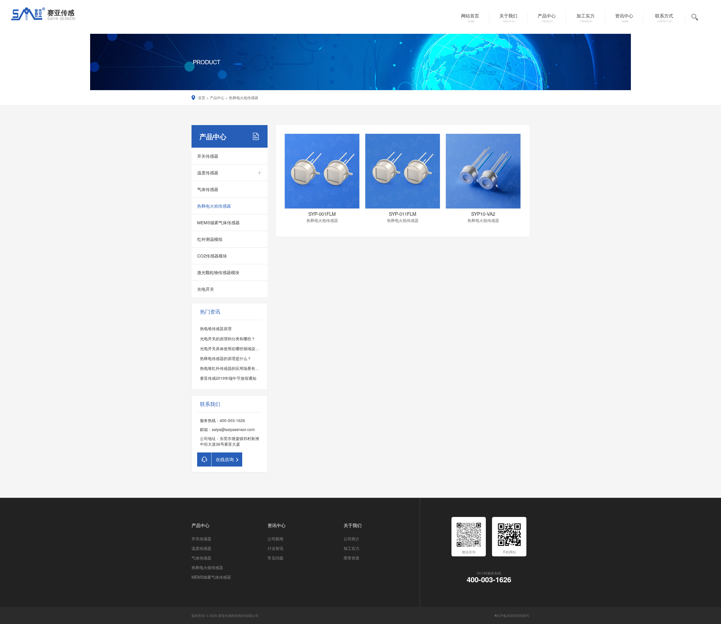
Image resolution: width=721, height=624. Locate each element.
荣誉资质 (351, 558)
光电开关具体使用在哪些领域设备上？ (233, 348)
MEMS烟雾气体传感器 (218, 222)
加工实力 (351, 548)
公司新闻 (275, 538)
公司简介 (351, 538)
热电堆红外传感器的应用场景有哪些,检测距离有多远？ (248, 368)
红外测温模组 (209, 239)
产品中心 (217, 97)
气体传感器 (207, 189)
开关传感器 (207, 156)
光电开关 (205, 289)
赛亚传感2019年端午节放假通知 (228, 378)
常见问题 (275, 558)
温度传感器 (207, 173)
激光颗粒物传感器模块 (218, 272)
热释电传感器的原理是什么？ (225, 358)
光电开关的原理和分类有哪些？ (227, 338)
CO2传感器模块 (212, 256)
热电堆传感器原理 (216, 328)
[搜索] (715, 40)
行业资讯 (275, 548)
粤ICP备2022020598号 (511, 615)
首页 (201, 97)
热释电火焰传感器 (243, 97)
